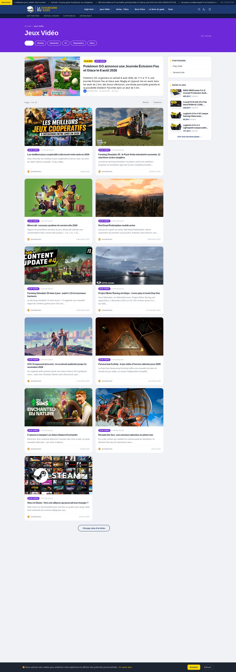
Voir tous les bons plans (189, 137)
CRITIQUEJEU (86, 16)
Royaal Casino (51, 16)
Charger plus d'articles (94, 528)
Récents (146, 102)
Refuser (207, 667)
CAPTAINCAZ (69, 16)
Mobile (40, 43)
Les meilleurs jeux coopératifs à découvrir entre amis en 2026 (58, 154)
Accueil (28, 26)
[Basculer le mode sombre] (204, 9)
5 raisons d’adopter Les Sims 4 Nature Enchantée (52, 434)
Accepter (194, 667)
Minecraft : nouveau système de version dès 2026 (52, 225)
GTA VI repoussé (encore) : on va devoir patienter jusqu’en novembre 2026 (57, 366)
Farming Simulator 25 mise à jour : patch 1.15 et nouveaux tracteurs (56, 295)
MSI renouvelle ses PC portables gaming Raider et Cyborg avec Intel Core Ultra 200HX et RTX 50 (127, 2)
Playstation (78, 43)
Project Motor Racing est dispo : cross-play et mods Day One (129, 293)
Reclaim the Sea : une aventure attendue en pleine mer (125, 434)
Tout (29, 43)
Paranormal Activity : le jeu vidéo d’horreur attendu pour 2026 (129, 364)
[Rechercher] (199, 9)
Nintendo (54, 43)
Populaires (158, 102)
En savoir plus (125, 667)
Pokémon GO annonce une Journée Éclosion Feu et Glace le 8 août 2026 (121, 68)
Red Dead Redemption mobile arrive (116, 225)
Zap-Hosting (33, 16)
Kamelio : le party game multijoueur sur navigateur (62, 2)
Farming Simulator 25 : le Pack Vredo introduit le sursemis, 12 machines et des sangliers (129, 156)
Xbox (92, 43)
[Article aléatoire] (209, 9)
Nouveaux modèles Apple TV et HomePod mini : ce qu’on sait (196, 2)
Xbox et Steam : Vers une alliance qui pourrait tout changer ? (57, 502)
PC (66, 43)
